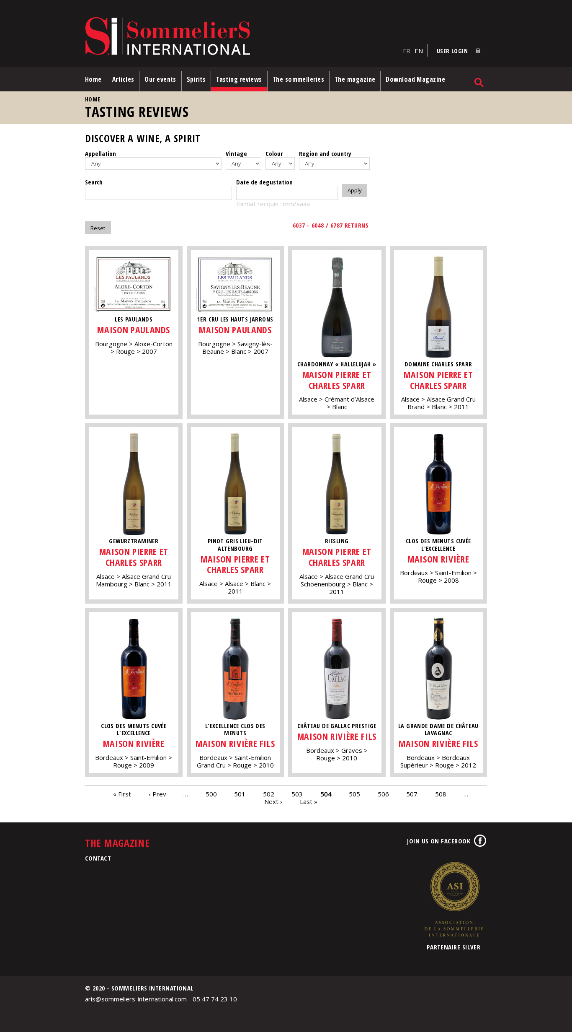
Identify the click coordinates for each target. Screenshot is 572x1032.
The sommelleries (298, 79)
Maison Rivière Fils (235, 743)
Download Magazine (415, 79)
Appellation (100, 153)
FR (406, 51)
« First (122, 794)
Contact (98, 858)
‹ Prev (157, 794)
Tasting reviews (239, 79)
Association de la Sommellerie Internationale (453, 899)
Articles (123, 79)
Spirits (196, 79)
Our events (160, 79)
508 (440, 794)
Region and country (325, 153)
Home (93, 79)
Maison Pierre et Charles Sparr (336, 380)
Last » (308, 801)
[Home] (242, 37)
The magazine (355, 79)
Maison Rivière (438, 559)
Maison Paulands (133, 330)
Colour (274, 153)
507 (411, 794)
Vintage (236, 153)
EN (419, 51)
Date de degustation (264, 182)
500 (211, 794)
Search (94, 182)
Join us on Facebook (438, 841)
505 (354, 794)
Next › (273, 801)
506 (383, 794)
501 (239, 794)
